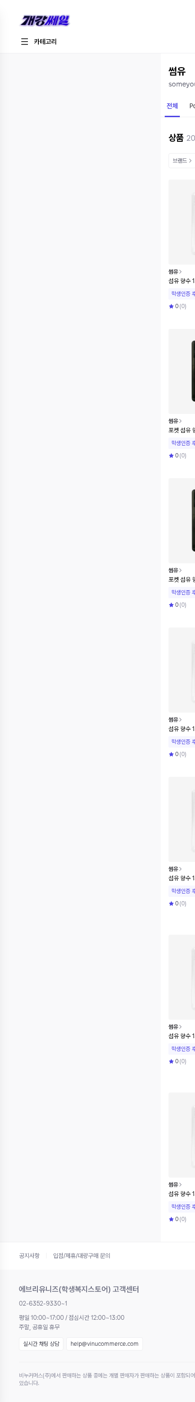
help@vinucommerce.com (105, 1344)
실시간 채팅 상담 (41, 1344)
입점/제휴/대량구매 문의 (81, 1255)
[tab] (172, 106)
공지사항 (29, 1255)
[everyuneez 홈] (78, 21)
